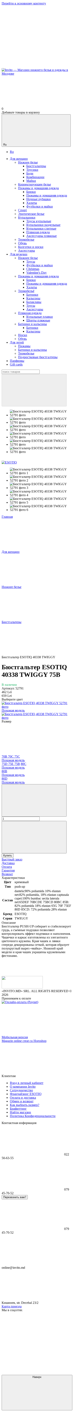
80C (14, 765)
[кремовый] (37, 717)
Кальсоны (33, 298)
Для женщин (19, 158)
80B (13, 773)
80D (13, 780)
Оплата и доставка (23, 1097)
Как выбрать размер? (24, 1105)
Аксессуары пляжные (41, 236)
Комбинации (35, 177)
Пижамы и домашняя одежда (46, 195)
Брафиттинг (18, 1108)
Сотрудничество (21, 1090)
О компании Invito (23, 1086)
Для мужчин (18, 254)
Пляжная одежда (38, 232)
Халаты (31, 203)
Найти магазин (20, 1112)
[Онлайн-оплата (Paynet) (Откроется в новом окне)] (20, 1002)
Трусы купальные (38, 221)
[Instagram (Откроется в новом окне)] (32, 35)
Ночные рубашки (38, 199)
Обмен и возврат (22, 1101)
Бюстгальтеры (36, 166)
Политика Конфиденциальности (33, 1116)
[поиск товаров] (34, 390)
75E (11, 764)
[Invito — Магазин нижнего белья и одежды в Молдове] (22, 987)
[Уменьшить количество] (34, 800)
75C (13, 758)
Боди (29, 173)
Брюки (31, 191)
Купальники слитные (41, 228)
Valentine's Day (36, 272)
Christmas (32, 269)
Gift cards (16, 364)
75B (17, 764)
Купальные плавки (39, 316)
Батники (32, 294)
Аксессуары (34, 309)
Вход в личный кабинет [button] (26, 1083)
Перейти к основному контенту (24, 3)
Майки (31, 180)
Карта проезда (12, 1306)
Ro (12, 151)
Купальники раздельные (43, 225)
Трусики (32, 169)
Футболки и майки (39, 206)
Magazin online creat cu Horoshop (24, 1041)
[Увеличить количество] (34, 837)
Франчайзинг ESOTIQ (26, 1094)
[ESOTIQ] (9, 462)
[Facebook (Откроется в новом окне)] (32, 66)
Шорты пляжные (38, 320)
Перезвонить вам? (14, 1197)
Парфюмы (17, 360)
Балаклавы (33, 302)
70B (5, 756)
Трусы (30, 261)
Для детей (17, 342)
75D (5, 764)
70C (11, 756)
